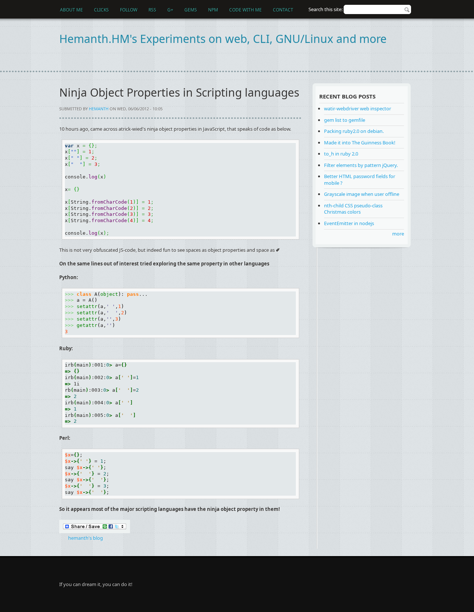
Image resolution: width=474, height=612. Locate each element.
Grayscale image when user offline (361, 194)
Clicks (101, 10)
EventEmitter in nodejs (349, 223)
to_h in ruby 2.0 (341, 153)
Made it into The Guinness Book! (359, 142)
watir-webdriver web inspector (357, 108)
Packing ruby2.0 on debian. (354, 131)
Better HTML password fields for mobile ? (359, 179)
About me (71, 10)
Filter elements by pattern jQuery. (361, 165)
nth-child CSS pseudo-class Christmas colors (353, 208)
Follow (128, 10)
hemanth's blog (85, 538)
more (398, 233)
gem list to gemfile (344, 120)
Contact (283, 10)
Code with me (245, 10)
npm (213, 10)
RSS (152, 10)
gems (190, 10)
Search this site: (326, 9)
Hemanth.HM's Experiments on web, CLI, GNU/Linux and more (223, 38)
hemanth (99, 108)
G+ (170, 10)
